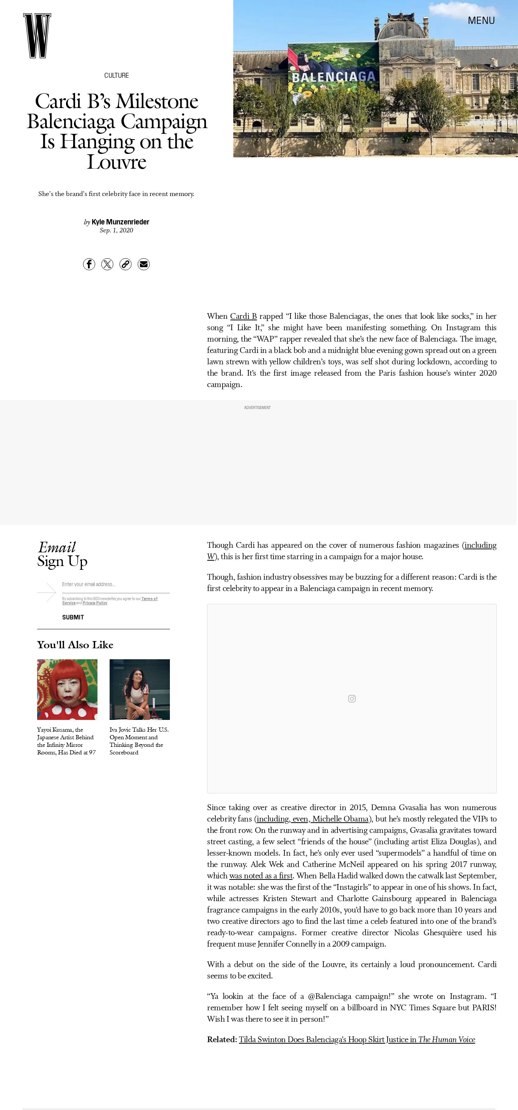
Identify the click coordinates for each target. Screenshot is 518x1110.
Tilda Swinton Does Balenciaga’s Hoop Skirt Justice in (357, 1040)
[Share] (89, 264)
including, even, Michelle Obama (312, 819)
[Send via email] (144, 264)
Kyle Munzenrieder (120, 221)
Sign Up (62, 554)
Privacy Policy (95, 602)
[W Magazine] (37, 36)
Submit (73, 616)
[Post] (107, 264)
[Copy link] (125, 264)
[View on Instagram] (352, 699)
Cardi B (243, 316)
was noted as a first (261, 876)
